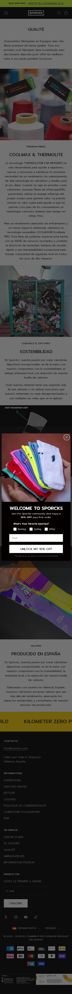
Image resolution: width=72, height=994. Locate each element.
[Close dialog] (66, 437)
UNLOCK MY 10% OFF (36, 549)
